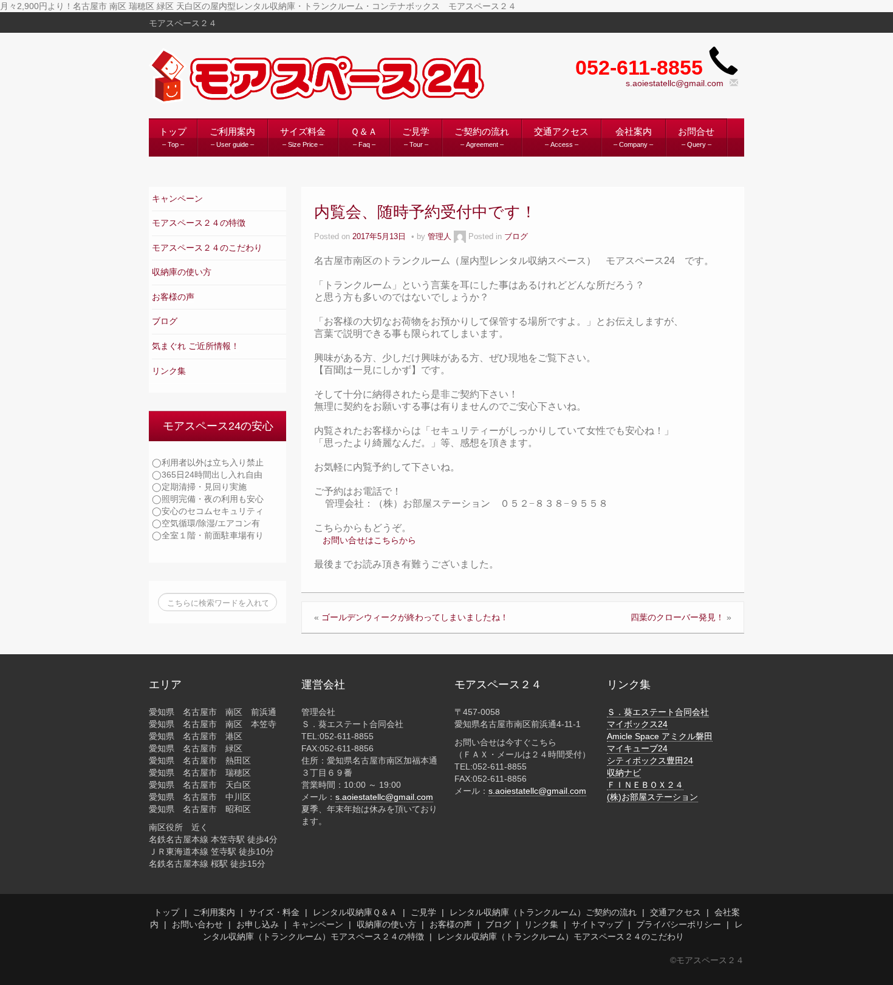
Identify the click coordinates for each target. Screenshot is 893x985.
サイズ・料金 (273, 912)
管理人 (439, 236)
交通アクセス (675, 912)
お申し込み (257, 924)
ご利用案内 (214, 912)
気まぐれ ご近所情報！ (195, 346)
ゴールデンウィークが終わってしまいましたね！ (414, 617)
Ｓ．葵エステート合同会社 (658, 712)
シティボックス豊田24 (650, 760)
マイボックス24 (637, 724)
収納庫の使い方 (181, 272)
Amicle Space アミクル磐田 (660, 736)
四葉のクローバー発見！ (677, 617)
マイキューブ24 (637, 748)
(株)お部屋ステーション (652, 797)
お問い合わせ (197, 924)
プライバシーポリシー (678, 924)
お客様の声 (173, 297)
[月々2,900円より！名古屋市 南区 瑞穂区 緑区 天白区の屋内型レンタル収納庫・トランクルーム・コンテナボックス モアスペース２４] (319, 76)
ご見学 (423, 912)
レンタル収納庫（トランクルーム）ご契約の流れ (543, 912)
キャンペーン (177, 198)
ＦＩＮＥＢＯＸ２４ (645, 785)
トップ (166, 912)
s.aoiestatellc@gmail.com (675, 83)
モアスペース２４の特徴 (198, 223)
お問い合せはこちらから (369, 540)
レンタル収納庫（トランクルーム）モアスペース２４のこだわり (560, 936)
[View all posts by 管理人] (460, 236)
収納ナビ (624, 772)
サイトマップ (597, 924)
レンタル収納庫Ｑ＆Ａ (355, 912)
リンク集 (169, 371)
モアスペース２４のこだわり (207, 247)
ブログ (164, 321)
